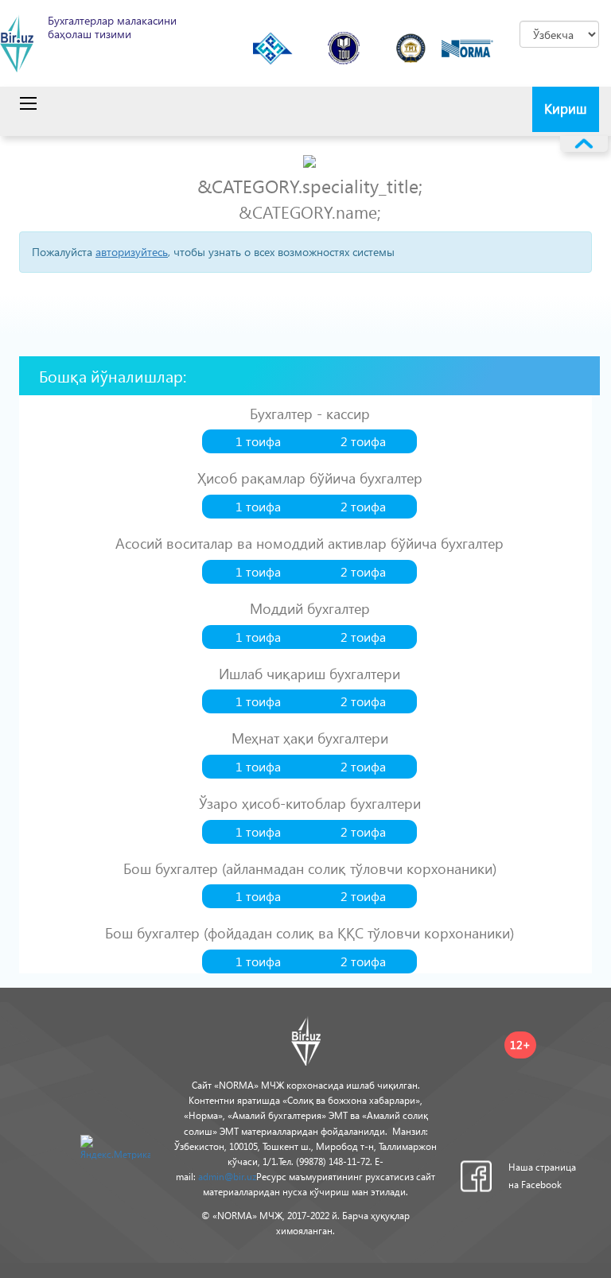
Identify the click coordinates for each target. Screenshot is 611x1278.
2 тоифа (363, 441)
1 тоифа (258, 441)
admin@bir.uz (227, 1177)
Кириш (565, 108)
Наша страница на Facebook (542, 1176)
